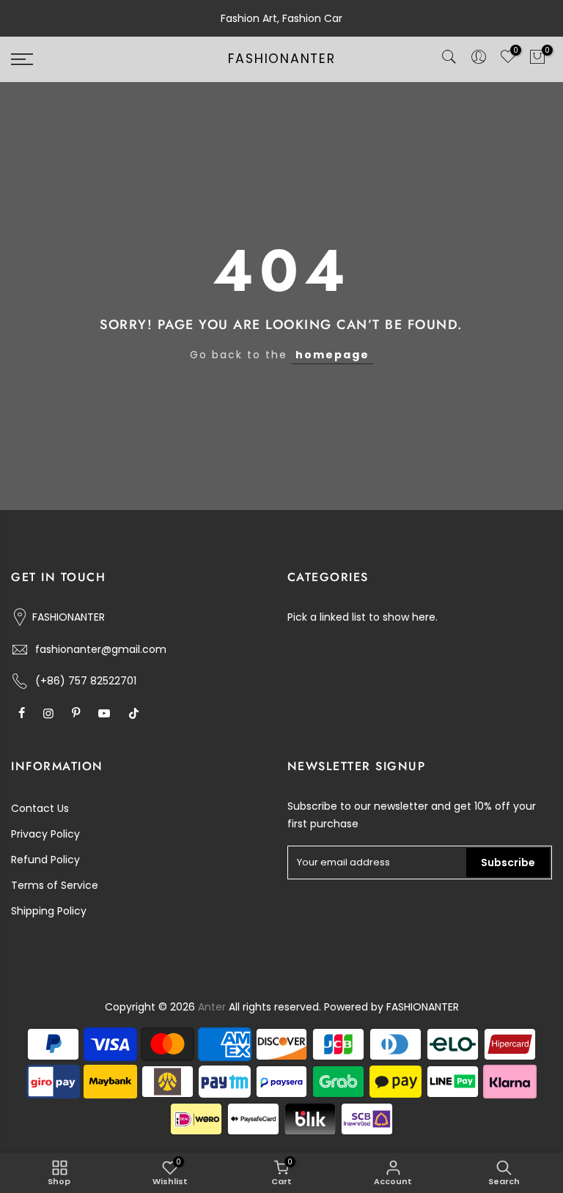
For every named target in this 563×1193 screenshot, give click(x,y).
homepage (332, 354)
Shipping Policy (49, 911)
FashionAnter (282, 59)
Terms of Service (54, 885)
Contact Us (40, 808)
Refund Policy (45, 859)
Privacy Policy (45, 834)
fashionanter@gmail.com (100, 649)
